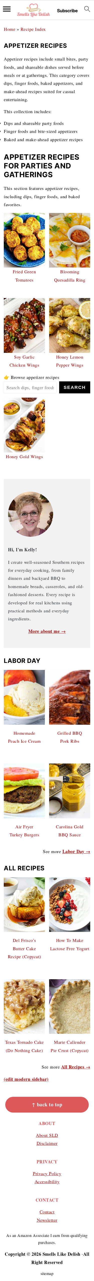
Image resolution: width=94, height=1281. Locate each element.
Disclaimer (47, 1143)
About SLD (47, 1135)
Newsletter (47, 1220)
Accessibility (47, 1181)
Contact (47, 1212)
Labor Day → (76, 851)
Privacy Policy (47, 1173)
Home (9, 29)
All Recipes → (75, 1067)
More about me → (47, 631)
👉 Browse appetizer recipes (31, 377)
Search (75, 387)
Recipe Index (33, 29)
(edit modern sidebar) (26, 1079)
